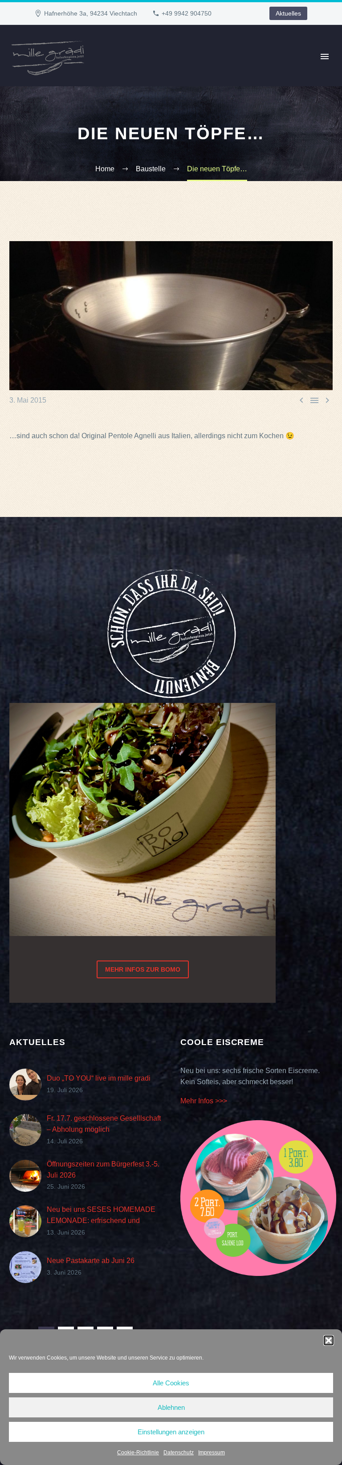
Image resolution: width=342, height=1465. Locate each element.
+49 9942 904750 (187, 13)
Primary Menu (325, 56)
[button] (328, 1340)
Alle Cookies (171, 1383)
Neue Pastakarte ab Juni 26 (90, 1260)
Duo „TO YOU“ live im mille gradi (99, 1078)
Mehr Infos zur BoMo (142, 969)
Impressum (211, 1452)
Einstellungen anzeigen (171, 1432)
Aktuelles (288, 13)
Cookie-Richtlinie (138, 1452)
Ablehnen (171, 1407)
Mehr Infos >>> (203, 1101)
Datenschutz (178, 1452)
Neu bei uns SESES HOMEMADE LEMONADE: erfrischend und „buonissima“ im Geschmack (101, 1220)
